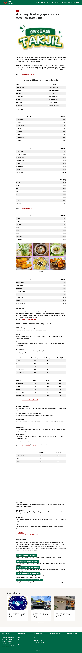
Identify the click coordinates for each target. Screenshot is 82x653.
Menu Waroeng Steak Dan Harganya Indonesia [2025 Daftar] (40, 615)
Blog (19, 637)
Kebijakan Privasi (69, 2)
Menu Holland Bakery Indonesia (30, 400)
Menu (38, 2)
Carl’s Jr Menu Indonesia (28, 74)
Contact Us (50, 2)
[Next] (73, 608)
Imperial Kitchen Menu (27, 208)
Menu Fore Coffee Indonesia (29, 319)
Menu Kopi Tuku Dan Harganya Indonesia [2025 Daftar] (63, 615)
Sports (19, 644)
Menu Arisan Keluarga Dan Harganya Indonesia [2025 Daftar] (17, 615)
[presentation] (17, 603)
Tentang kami (59, 2)
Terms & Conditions (39, 642)
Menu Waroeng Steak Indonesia (30, 534)
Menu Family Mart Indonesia (29, 445)
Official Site (21, 533)
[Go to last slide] (9, 608)
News (78, 2)
